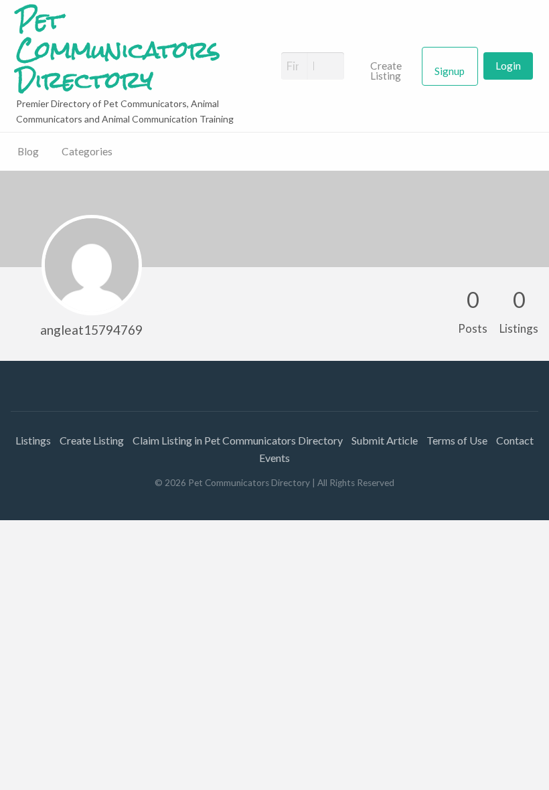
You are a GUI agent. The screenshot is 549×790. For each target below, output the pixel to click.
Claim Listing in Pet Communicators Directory (238, 440)
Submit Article (384, 440)
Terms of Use (456, 440)
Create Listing (386, 71)
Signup (450, 71)
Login (508, 66)
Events (274, 457)
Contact (515, 440)
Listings (33, 440)
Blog (28, 151)
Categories (87, 151)
